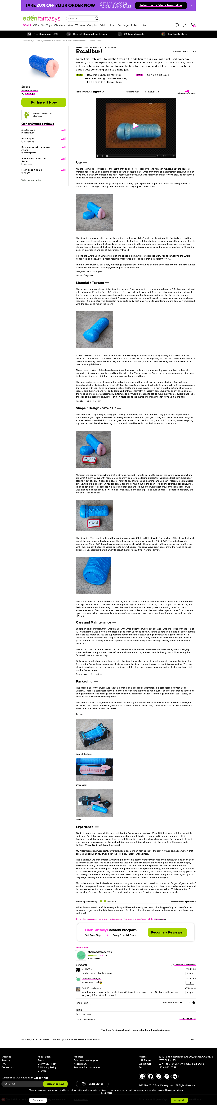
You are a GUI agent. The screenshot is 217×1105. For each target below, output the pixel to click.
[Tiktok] (158, 1076)
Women (80, 25)
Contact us (7, 1067)
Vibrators (59, 25)
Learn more (106, 1093)
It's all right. (27, 138)
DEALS (27, 25)
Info (143, 25)
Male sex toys (59, 41)
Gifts (36, 25)
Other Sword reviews (37, 124)
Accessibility (80, 1064)
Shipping (6, 1056)
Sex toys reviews (44, 41)
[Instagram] (142, 1076)
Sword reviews (95, 41)
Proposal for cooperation (87, 1067)
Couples (92, 25)
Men (70, 25)
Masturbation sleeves (76, 41)
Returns (5, 1060)
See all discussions (188, 1019)
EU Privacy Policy (47, 1067)
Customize (38, 1100)
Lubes (134, 25)
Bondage (123, 25)
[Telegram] (175, 1076)
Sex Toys (46, 25)
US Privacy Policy (47, 1064)
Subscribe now (55, 1084)
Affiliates (78, 1056)
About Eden (44, 1056)
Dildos (103, 25)
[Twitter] (166, 1076)
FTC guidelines (160, 919)
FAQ (3, 1064)
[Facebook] (150, 1076)
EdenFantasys (28, 41)
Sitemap (42, 1071)
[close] (191, 5)
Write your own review (31, 180)
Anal (112, 25)
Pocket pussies (29, 90)
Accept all (179, 1100)
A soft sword (28, 130)
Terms (41, 1060)
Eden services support (86, 1060)
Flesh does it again (31, 170)
